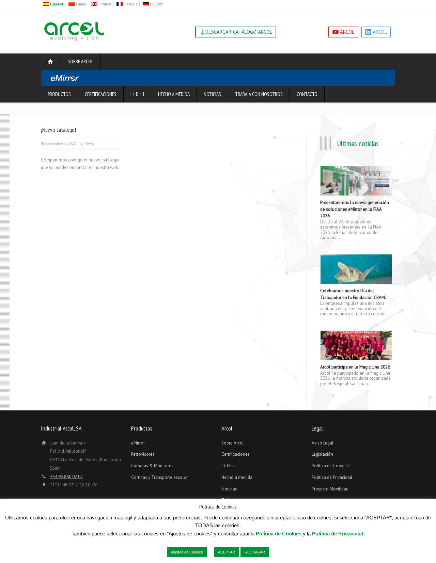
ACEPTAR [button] (226, 552)
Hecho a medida (174, 94)
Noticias (212, 94)
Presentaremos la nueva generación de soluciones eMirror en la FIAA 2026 (354, 209)
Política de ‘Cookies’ (331, 466)
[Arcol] (74, 41)
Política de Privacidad (332, 477)
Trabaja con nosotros (259, 94)
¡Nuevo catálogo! (58, 130)
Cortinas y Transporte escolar (159, 477)
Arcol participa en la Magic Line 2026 (355, 367)
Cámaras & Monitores (152, 466)
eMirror (138, 443)
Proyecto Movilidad (330, 489)
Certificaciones (100, 94)
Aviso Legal (322, 443)
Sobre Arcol (80, 61)
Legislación (322, 454)
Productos (59, 94)
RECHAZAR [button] (255, 552)
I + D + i (137, 94)
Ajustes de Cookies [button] (187, 552)
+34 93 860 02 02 (66, 477)
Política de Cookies (278, 533)
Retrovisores (143, 454)
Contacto (307, 94)
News (89, 143)
